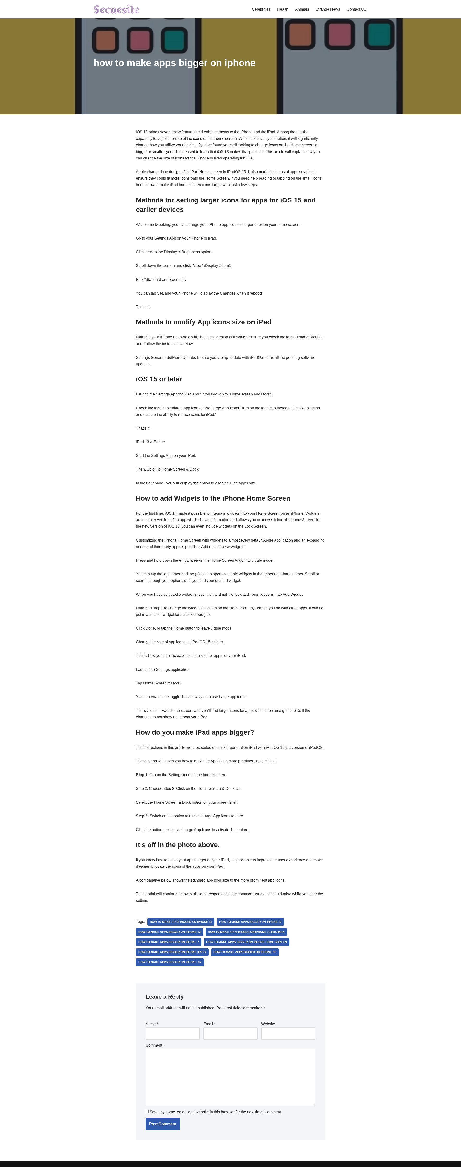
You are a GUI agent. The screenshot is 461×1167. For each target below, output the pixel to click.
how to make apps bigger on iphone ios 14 (172, 952)
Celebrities (261, 9)
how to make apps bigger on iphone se (244, 952)
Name (152, 1024)
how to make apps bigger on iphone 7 (168, 942)
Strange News (328, 9)
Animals (302, 9)
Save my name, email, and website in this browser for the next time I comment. (216, 1112)
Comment (155, 1045)
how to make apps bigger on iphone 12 (250, 922)
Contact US (356, 9)
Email (209, 1024)
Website (268, 1024)
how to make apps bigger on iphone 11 (181, 922)
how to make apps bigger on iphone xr (169, 962)
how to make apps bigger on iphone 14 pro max (246, 932)
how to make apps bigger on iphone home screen (246, 942)
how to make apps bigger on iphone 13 (169, 932)
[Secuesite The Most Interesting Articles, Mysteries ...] (117, 9)
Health (282, 9)
